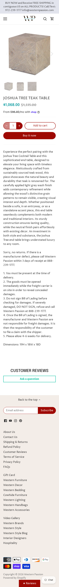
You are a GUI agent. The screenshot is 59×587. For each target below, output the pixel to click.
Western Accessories (16, 510)
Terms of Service (13, 457)
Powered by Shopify (14, 578)
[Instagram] (15, 420)
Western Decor (13, 485)
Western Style (12, 528)
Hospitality (10, 543)
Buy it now (29, 135)
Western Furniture (15, 480)
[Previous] (7, 53)
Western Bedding (14, 490)
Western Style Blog (15, 533)
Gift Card (9, 475)
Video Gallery (11, 518)
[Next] (52, 53)
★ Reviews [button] (29, 583)
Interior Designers (14, 538)
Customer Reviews (15, 452)
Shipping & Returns (15, 442)
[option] (29, 53)
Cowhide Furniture (15, 495)
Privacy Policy (11, 462)
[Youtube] (10, 420)
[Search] (45, 18)
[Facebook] (5, 420)
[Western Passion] (29, 19)
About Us (9, 432)
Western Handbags (15, 505)
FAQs (6, 467)
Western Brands (13, 523)
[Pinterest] (20, 420)
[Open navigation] (5, 19)
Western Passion (33, 574)
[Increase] (19, 125)
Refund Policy (11, 447)
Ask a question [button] (29, 379)
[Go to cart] (52, 18)
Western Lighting (14, 500)
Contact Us (10, 437)
